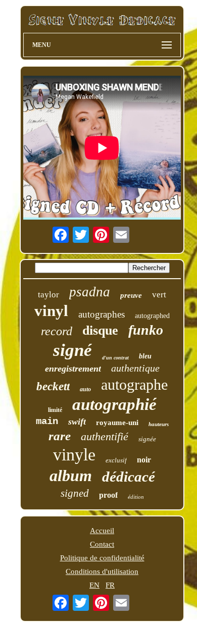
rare (59, 436)
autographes (101, 314)
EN (94, 585)
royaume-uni (117, 423)
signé (72, 350)
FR (110, 585)
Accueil (102, 531)
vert (159, 294)
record (56, 331)
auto (85, 389)
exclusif (116, 460)
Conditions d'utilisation (102, 571)
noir (144, 459)
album (71, 475)
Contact (102, 544)
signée (147, 439)
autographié (114, 404)
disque (100, 330)
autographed (152, 316)
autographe (134, 384)
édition (136, 497)
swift (77, 421)
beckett (53, 386)
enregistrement (73, 368)
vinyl (51, 311)
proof (108, 495)
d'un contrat (115, 357)
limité (55, 409)
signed (75, 493)
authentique (135, 368)
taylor (48, 294)
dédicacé (128, 476)
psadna (89, 291)
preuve (131, 295)
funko (145, 330)
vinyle (74, 454)
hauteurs (159, 424)
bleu (145, 356)
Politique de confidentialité (102, 558)
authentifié (104, 436)
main (47, 421)
